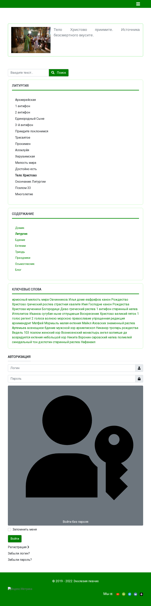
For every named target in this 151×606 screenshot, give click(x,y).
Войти (14, 539)
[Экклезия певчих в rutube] (123, 594)
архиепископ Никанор (92, 328)
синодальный (22, 342)
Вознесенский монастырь (80, 332)
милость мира (38, 299)
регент (26, 318)
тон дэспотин (42, 342)
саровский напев (104, 337)
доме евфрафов (89, 299)
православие (81, 318)
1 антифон (103, 309)
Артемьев (19, 328)
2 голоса (38, 318)
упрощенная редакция (108, 318)
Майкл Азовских (94, 323)
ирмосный (19, 299)
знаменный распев (121, 323)
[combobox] (28, 72)
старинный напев (125, 309)
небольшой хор (54, 337)
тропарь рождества (123, 328)
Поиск (61, 73)
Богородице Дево (55, 309)
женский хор (50, 332)
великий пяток (125, 314)
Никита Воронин (79, 337)
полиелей (125, 337)
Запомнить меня (25, 529)
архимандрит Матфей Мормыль (35, 323)
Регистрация (17, 547)
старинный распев (66, 342)
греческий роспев (40, 304)
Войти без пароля (75, 522)
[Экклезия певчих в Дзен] (141, 594)
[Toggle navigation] (138, 4)
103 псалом (32, 332)
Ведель (17, 332)
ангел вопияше (111, 332)
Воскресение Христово (97, 314)
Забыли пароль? (20, 560)
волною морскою (58, 318)
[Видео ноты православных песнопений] (118, 594)
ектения (37, 337)
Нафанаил (88, 342)
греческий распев (82, 309)
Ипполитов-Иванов (26, 314)
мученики (34, 309)
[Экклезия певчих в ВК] (135, 594)
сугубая (47, 314)
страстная (61, 304)
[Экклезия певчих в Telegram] (129, 594)
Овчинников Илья (63, 299)
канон (106, 299)
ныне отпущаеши (66, 314)
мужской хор (66, 328)
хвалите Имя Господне (85, 304)
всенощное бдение (41, 328)
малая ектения (70, 323)
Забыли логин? (19, 553)
